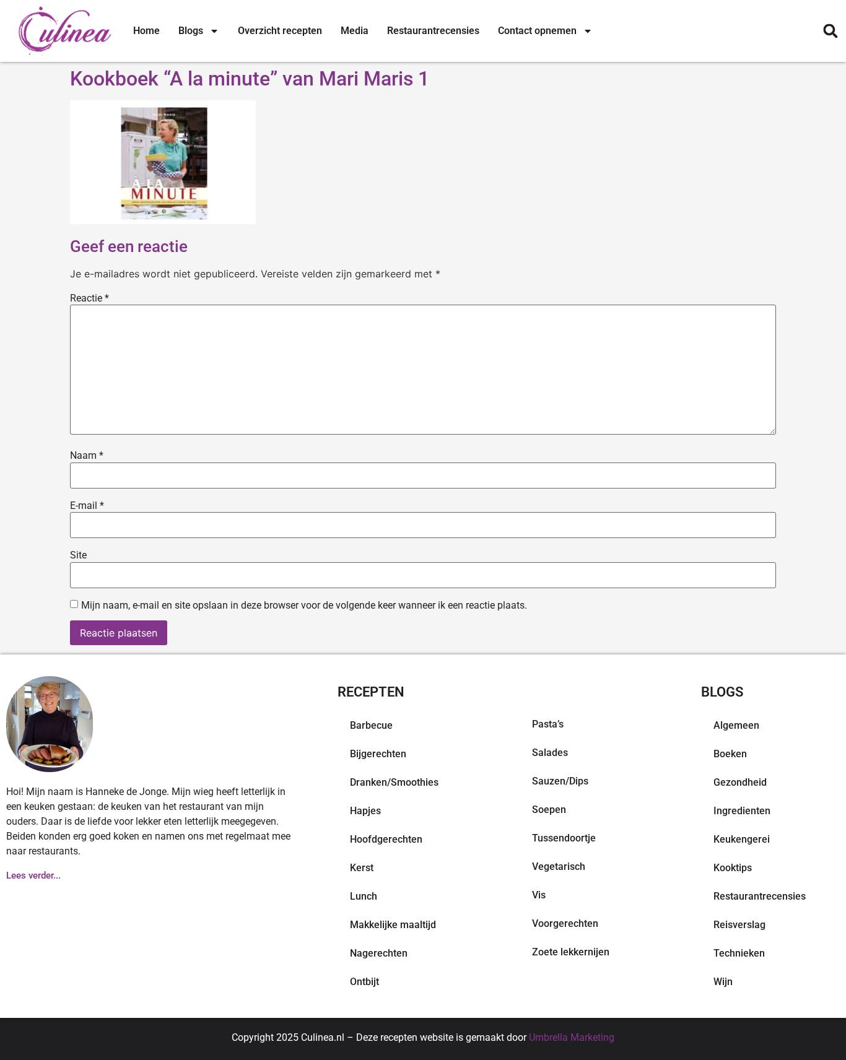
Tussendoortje (564, 838)
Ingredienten (741, 811)
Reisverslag (739, 925)
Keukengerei (741, 839)
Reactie (89, 298)
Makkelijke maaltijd (393, 925)
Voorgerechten (565, 923)
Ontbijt (364, 982)
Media (354, 31)
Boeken (730, 754)
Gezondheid (740, 782)
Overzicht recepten (280, 31)
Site (78, 555)
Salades (550, 752)
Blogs (190, 31)
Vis (539, 895)
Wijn (723, 982)
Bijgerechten (378, 754)
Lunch (363, 896)
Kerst (361, 868)
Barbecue (371, 725)
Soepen (549, 809)
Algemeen (736, 725)
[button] (830, 31)
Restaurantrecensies (433, 31)
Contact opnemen (537, 31)
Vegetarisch (558, 866)
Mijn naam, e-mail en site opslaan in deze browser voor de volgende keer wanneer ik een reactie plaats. (304, 605)
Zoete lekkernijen (570, 952)
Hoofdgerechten (386, 839)
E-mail (87, 506)
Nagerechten (379, 953)
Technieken (739, 953)
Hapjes (365, 811)
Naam (86, 456)
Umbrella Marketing (571, 1037)
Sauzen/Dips (560, 781)
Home (146, 31)
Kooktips (732, 868)
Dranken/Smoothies (394, 782)
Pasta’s (548, 724)
